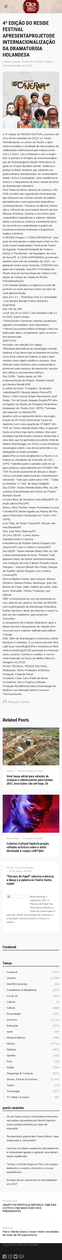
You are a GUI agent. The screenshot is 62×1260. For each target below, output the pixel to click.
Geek (10, 1031)
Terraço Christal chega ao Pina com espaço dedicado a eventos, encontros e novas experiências (32, 1168)
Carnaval (12, 972)
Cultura (7, 61)
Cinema (11, 978)
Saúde (10, 1067)
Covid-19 (12, 995)
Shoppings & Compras (20, 1073)
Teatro (48, 61)
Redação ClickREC (19, 702)
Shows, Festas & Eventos (27, 61)
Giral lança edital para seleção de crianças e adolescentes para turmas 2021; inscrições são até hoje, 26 (30, 779)
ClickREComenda (17, 984)
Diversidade (13, 838)
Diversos (12, 1019)
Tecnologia (13, 1091)
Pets (9, 1061)
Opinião (11, 1055)
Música (11, 1043)
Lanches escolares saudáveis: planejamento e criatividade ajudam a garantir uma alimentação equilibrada (33, 1152)
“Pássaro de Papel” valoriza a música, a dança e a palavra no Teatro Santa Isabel (30, 880)
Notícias (11, 1049)
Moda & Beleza (16, 1037)
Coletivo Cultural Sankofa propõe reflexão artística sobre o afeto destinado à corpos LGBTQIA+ (28, 847)
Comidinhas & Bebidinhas (22, 990)
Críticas (11, 1001)
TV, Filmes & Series (18, 1097)
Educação (12, 1025)
